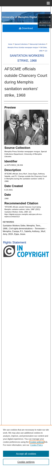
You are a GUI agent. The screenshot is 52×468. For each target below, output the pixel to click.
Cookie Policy (36, 445)
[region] (26, 446)
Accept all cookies (26, 453)
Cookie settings (37, 442)
